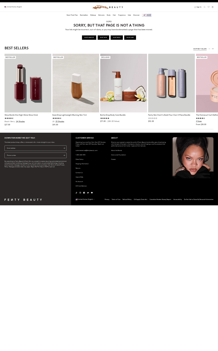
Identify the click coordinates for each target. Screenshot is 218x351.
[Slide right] (212, 49)
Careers (113, 159)
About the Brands (116, 150)
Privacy (107, 199)
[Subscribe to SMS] (64, 155)
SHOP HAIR (130, 37)
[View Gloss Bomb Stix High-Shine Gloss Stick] (28, 83)
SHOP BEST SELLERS (200, 49)
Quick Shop (28, 108)
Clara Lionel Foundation (118, 155)
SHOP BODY (117, 37)
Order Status (79, 159)
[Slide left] (210, 49)
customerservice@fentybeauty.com (87, 150)
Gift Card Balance (81, 186)
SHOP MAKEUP (89, 37)
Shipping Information (82, 164)
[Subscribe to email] (64, 148)
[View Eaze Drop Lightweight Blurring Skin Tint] (75, 83)
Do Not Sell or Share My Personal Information (198, 199)
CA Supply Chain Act (140, 199)
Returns (78, 168)
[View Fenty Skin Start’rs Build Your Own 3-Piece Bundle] (171, 83)
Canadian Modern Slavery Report (160, 199)
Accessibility (177, 199)
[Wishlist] (208, 7)
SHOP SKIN (103, 37)
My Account (79, 181)
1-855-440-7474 (80, 155)
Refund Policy (127, 199)
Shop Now (123, 108)
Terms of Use (116, 199)
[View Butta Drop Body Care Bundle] (123, 83)
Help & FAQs (79, 177)
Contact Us (79, 172)
